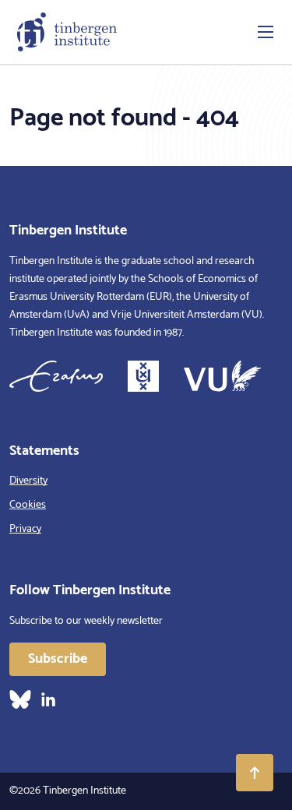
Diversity (28, 481)
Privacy (25, 529)
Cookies (27, 505)
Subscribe (57, 659)
